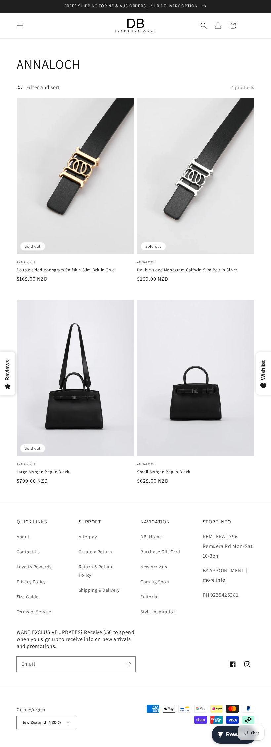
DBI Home (151, 537)
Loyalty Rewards (34, 567)
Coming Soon (154, 582)
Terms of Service (34, 612)
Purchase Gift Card (160, 552)
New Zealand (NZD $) (41, 722)
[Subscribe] (128, 664)
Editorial (149, 597)
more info (214, 579)
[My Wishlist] (247, 25)
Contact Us (28, 552)
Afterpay (88, 537)
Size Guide (28, 597)
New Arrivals (153, 567)
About (23, 537)
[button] (20, 25)
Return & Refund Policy (96, 571)
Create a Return (95, 552)
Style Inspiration (158, 612)
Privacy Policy (31, 582)
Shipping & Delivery (99, 590)
